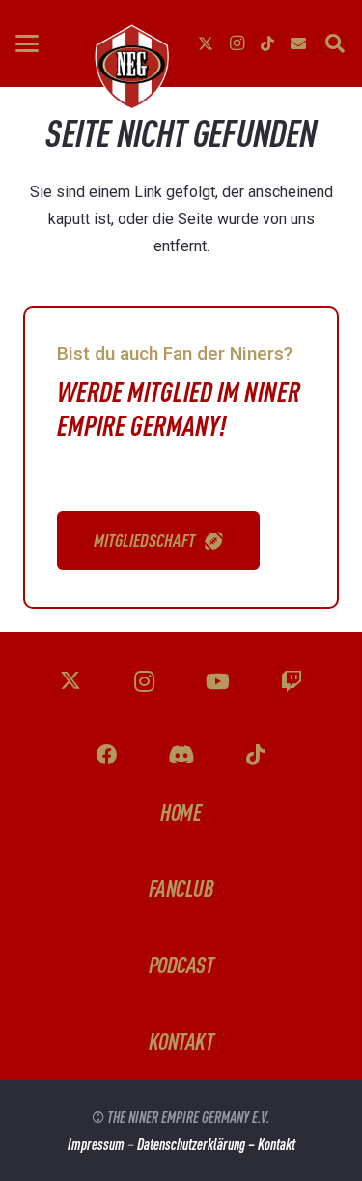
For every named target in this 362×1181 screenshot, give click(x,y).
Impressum (96, 1144)
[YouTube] (217, 681)
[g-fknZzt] (130, 66)
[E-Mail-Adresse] (298, 43)
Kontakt (276, 1144)
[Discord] (181, 755)
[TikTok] (267, 43)
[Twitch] (292, 681)
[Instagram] (236, 43)
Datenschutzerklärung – (197, 1144)
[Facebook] (107, 755)
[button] (27, 43)
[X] (205, 43)
